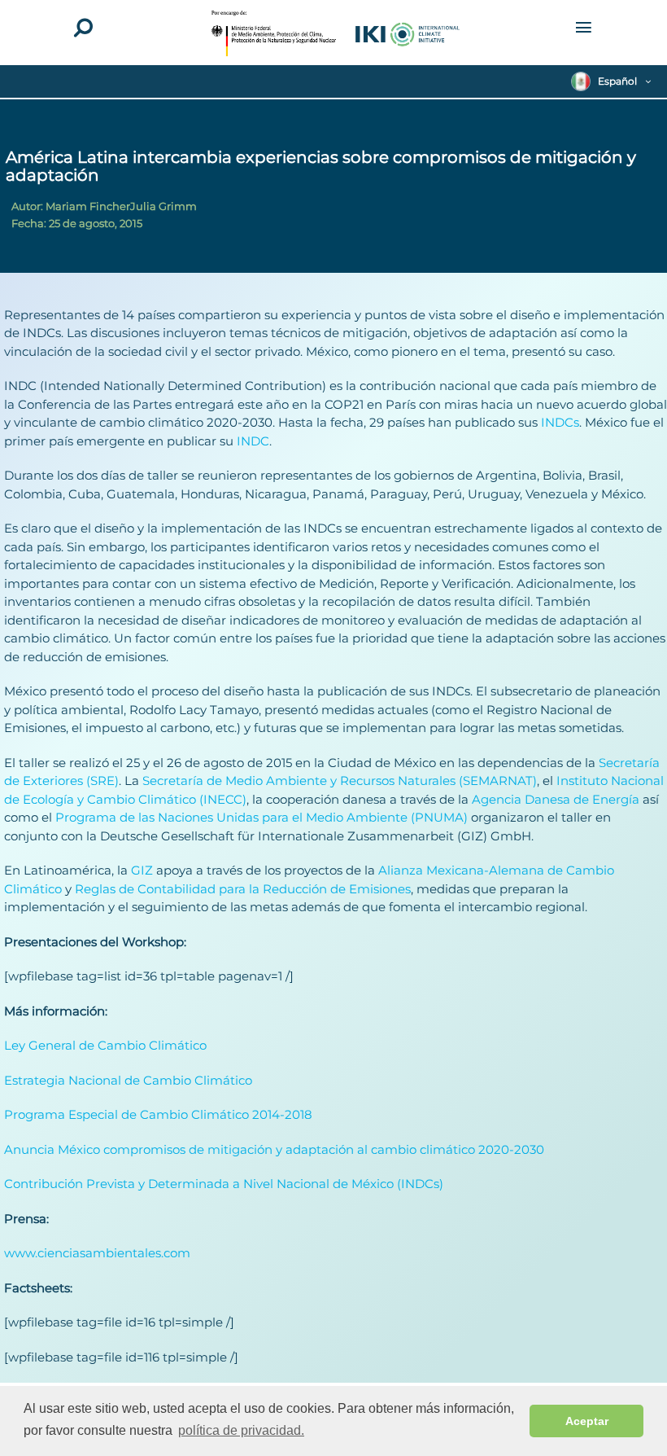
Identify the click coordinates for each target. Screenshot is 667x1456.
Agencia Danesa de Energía (555, 799)
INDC (253, 441)
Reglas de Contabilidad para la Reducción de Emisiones (243, 889)
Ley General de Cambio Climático (105, 1045)
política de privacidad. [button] (241, 1430)
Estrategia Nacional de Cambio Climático (128, 1080)
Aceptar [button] (586, 1420)
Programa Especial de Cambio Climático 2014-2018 (158, 1114)
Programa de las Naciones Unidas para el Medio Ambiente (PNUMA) (261, 817)
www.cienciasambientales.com (97, 1253)
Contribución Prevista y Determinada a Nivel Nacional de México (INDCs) (223, 1183)
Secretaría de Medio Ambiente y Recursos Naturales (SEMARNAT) (339, 780)
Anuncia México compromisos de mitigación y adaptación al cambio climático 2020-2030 (274, 1149)
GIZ (142, 870)
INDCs (558, 422)
